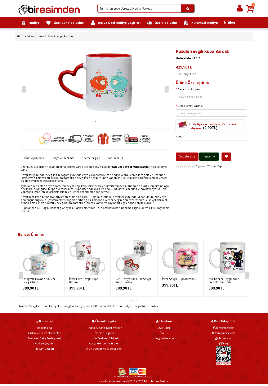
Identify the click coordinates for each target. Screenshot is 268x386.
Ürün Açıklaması (34, 158)
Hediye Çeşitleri (44, 343)
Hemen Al (208, 156)
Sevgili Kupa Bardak (145, 306)
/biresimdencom (224, 327)
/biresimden (225, 338)
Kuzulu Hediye (122, 306)
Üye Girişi (164, 328)
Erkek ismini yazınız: (190, 106)
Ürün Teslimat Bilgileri (104, 338)
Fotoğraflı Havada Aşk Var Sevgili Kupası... (39, 280)
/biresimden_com (224, 332)
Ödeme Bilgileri (90, 158)
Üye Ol (164, 333)
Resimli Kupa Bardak (99, 306)
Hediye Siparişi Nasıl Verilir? (104, 328)
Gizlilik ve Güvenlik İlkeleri (44, 333)
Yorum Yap (215, 166)
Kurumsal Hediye (203, 22)
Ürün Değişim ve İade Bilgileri (104, 348)
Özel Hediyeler (164, 22)
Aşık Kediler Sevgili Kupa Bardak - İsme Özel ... (224, 280)
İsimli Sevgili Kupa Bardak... (179, 279)
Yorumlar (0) (115, 158)
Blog (230, 22)
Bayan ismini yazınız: (191, 89)
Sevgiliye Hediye (73, 306)
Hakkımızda (44, 328)
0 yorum (201, 166)
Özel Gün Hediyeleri (67, 22)
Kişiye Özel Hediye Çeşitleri (118, 22)
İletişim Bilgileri (44, 348)
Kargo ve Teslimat (63, 158)
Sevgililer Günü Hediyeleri (45, 306)
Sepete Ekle (187, 156)
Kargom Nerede (164, 338)
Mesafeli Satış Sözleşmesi (44, 338)
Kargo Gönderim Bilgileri (104, 343)
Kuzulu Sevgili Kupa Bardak (56, 36)
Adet (179, 136)
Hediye (33, 22)
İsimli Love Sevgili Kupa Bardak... (83, 280)
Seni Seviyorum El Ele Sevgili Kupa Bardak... (133, 280)
